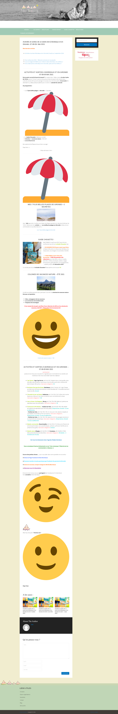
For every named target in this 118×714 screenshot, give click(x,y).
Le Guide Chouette (60, 244)
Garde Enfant (56, 29)
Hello (32, 624)
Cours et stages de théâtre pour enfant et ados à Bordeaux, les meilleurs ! (44, 62)
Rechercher (86, 44)
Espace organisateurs (25, 694)
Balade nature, (31, 431)
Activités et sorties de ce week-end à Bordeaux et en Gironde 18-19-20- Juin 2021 (46, 610)
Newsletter (22, 697)
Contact (22, 700)
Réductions (79, 29)
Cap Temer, (30, 380)
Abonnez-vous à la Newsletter (32, 468)
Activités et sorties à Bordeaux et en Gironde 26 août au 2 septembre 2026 (44, 53)
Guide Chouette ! (69, 29)
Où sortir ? (36, 29)
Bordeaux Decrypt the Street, (35, 387)
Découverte (23, 705)
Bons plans (45, 29)
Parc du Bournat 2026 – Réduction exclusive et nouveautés (40, 60)
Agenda (26, 29)
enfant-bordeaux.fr (24, 712)
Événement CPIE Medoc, (34, 406)
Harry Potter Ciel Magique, (35, 401)
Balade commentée (32, 424)
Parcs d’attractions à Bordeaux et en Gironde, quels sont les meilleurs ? (43, 63)
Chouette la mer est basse (34, 394)
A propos (22, 691)
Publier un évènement (27, 33)
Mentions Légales (94, 712)
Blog (21, 703)
